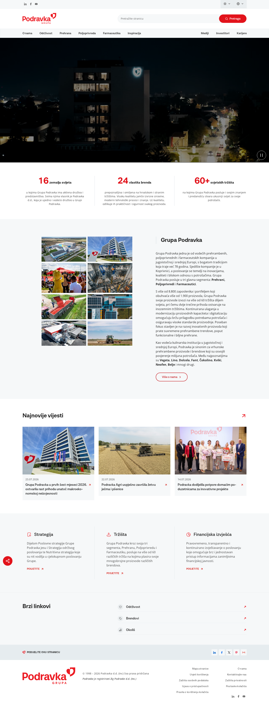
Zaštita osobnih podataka (194, 680)
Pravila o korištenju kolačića (192, 692)
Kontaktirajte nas (237, 674)
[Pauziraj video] (261, 155)
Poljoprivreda (87, 33)
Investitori (222, 33)
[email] (244, 652)
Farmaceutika (111, 33)
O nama (27, 33)
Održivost (46, 33)
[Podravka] (39, 22)
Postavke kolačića (236, 686)
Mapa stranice (200, 669)
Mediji (205, 33)
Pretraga (234, 18)
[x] (229, 652)
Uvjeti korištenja (199, 674)
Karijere (242, 33)
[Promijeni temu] (227, 4)
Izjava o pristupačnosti (195, 686)
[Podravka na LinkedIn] (25, 4)
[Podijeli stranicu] (7, 561)
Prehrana (65, 33)
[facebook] (222, 652)
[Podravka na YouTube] (36, 4)
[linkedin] (214, 652)
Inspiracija (134, 33)
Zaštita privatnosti (235, 680)
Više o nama (169, 377)
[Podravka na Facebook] (31, 4)
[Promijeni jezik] (240, 4)
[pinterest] (236, 652)
